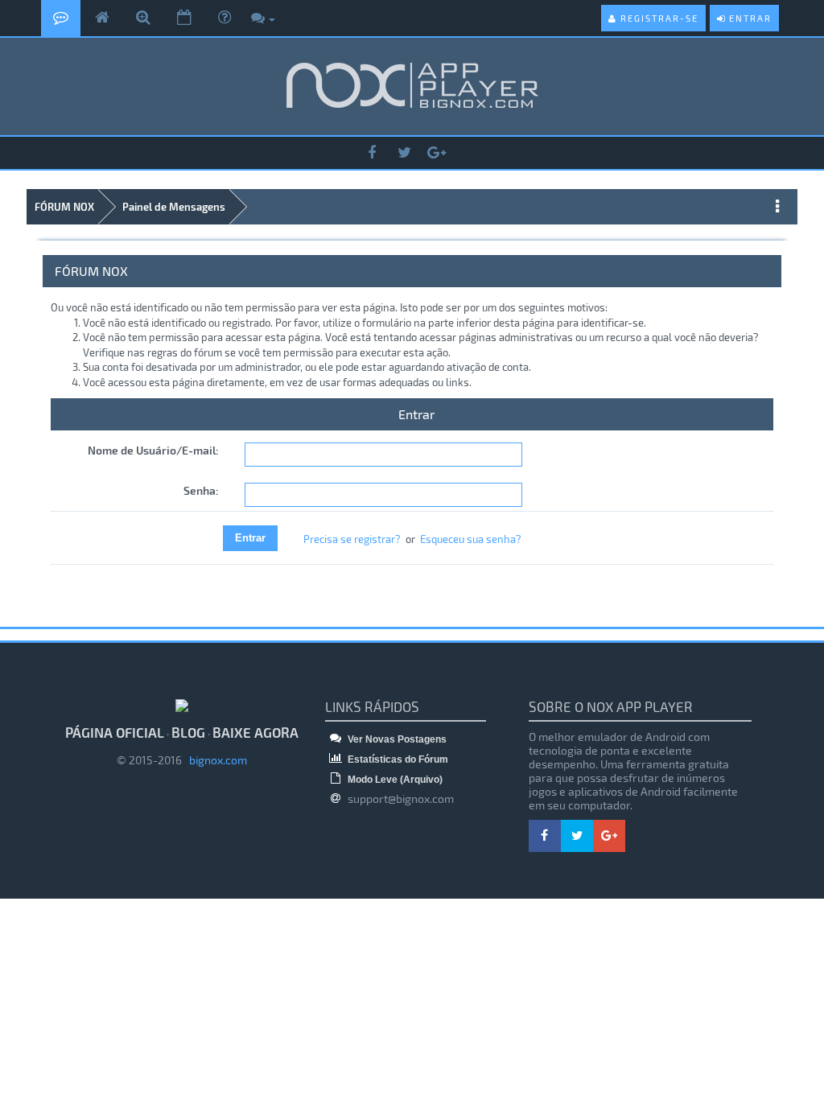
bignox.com (214, 760)
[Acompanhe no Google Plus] (436, 153)
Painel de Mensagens (173, 206)
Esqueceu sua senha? (470, 539)
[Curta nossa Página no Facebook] (372, 153)
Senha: (201, 490)
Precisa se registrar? (352, 539)
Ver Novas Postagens (396, 739)
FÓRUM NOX (64, 206)
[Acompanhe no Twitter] (404, 153)
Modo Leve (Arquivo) (394, 779)
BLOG (188, 732)
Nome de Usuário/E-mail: (153, 450)
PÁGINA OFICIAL (114, 732)
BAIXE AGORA (255, 732)
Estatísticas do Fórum (396, 759)
